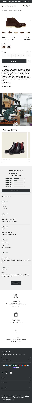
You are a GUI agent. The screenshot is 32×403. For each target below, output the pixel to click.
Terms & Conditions (18, 397)
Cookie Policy (9, 397)
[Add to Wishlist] (28, 61)
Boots (9, 10)
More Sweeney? (7, 399)
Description (5, 66)
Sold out (13, 61)
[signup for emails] (28, 360)
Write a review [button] (16, 190)
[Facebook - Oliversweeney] (2, 373)
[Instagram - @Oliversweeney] (6, 373)
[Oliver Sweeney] (10, 6)
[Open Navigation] (3, 6)
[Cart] (29, 6)
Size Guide (28, 51)
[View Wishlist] (24, 6)
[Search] (27, 6)
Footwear (3, 10)
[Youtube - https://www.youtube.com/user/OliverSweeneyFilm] (11, 373)
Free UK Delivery (6, 83)
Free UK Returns (6, 86)
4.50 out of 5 (20, 173)
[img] (5, 201)
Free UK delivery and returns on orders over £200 (16, 1)
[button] (27, 39)
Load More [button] (16, 283)
